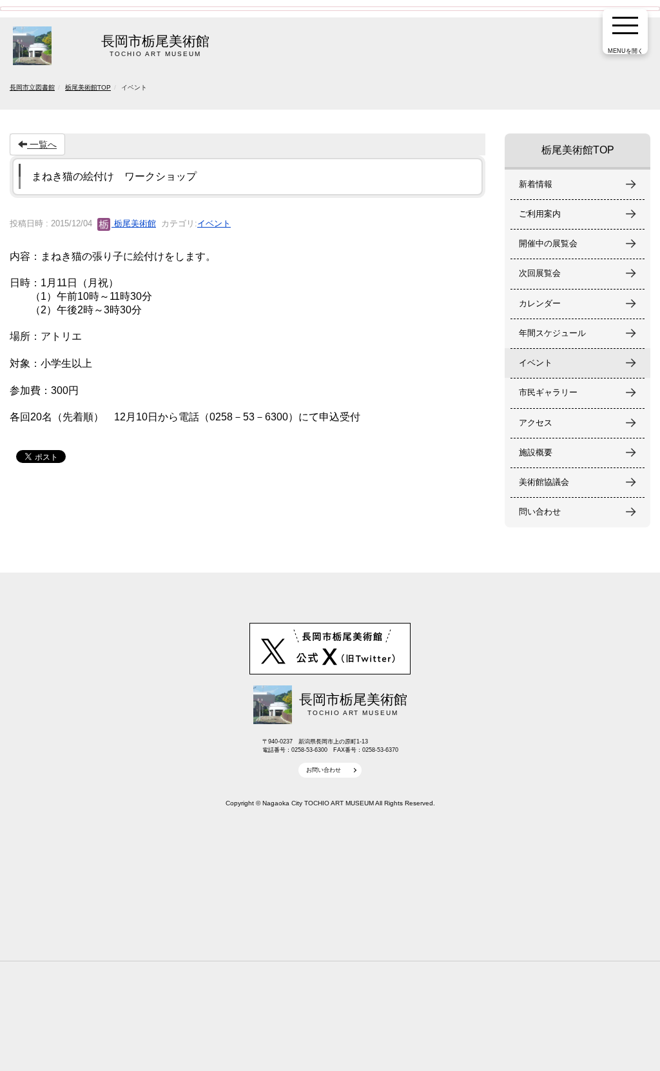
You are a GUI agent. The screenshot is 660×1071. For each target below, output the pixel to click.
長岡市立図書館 (32, 87)
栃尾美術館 (134, 223)
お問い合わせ (323, 770)
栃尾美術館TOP (88, 87)
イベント (214, 223)
